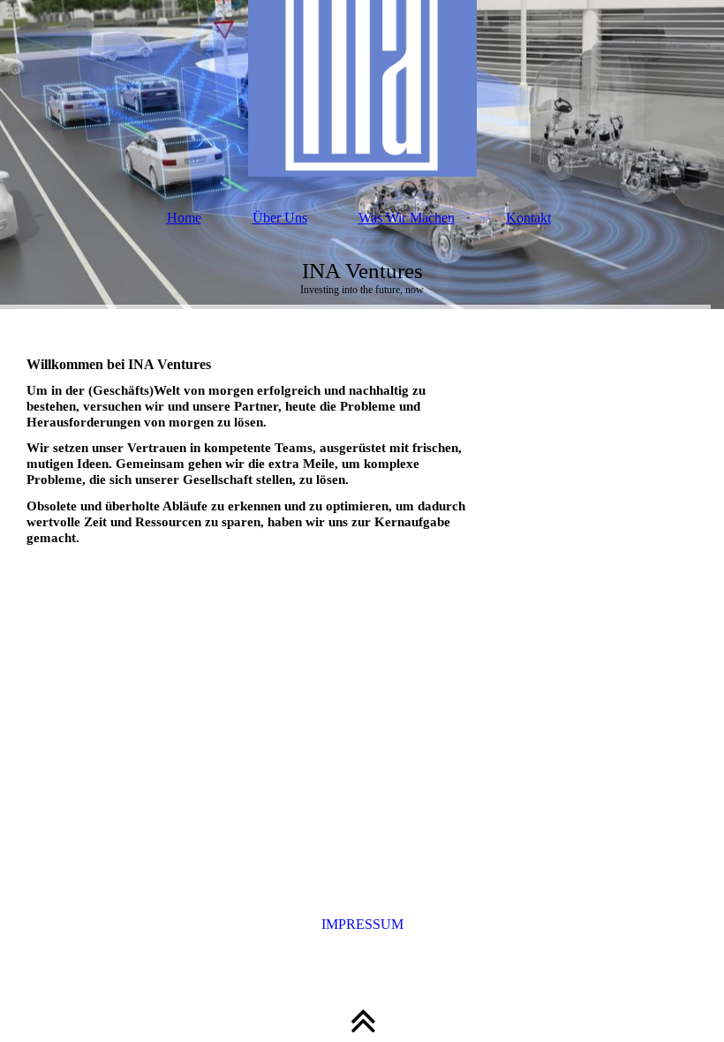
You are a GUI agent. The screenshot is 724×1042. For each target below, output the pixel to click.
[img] (362, 88)
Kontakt (528, 217)
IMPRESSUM (362, 924)
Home (184, 217)
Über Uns (280, 217)
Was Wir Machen (406, 217)
